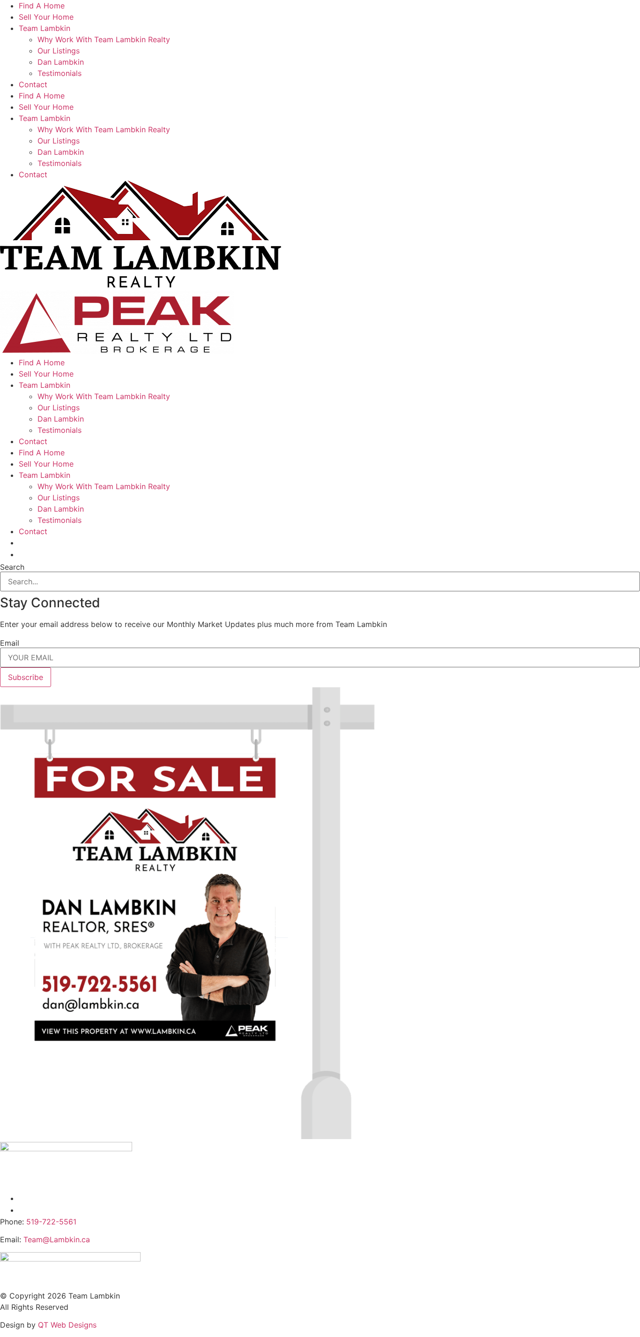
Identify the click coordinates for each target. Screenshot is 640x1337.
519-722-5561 (51, 1221)
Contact (33, 84)
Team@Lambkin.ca (56, 1239)
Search (12, 567)
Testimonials (59, 73)
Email (9, 643)
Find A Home (42, 5)
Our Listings (58, 50)
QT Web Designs (67, 1324)
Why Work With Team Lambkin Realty (103, 39)
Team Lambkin (44, 28)
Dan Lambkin (60, 62)
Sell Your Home (46, 17)
